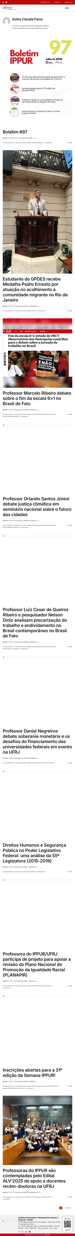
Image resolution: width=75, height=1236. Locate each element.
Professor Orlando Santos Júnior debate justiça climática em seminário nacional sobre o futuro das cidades (37, 506)
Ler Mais (69, 142)
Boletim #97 (15, 132)
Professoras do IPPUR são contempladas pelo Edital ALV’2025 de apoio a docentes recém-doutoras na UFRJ (34, 1178)
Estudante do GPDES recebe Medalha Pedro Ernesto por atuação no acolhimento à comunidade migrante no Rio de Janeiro (35, 289)
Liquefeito (47, 1234)
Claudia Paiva (9, 142)
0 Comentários (48, 142)
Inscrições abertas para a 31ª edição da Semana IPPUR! (32, 1072)
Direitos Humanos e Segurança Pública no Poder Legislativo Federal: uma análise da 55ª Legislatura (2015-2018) (34, 853)
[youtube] (6, 2)
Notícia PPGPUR (40, 414)
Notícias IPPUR (40, 763)
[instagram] (3, 2)
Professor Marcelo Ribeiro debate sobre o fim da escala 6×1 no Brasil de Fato (37, 398)
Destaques (39, 142)
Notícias (48, 414)
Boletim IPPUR (31, 142)
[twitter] (22, 1232)
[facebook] (19, 1232)
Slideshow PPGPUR (12, 416)
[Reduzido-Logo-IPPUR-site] (9, 7)
